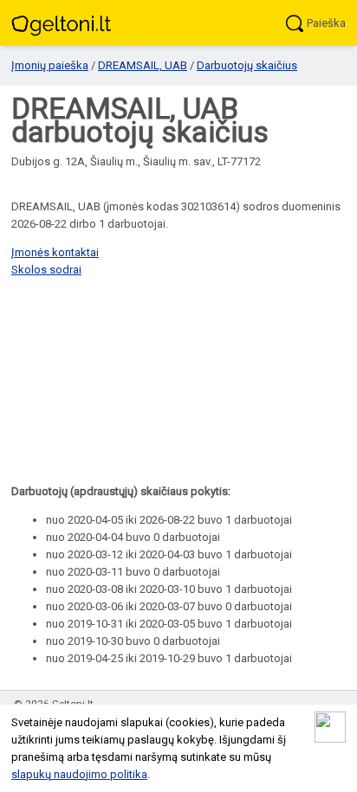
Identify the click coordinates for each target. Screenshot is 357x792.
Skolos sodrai (46, 269)
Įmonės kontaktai (55, 252)
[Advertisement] (178, 382)
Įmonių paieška (49, 65)
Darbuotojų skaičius (247, 65)
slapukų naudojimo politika (79, 774)
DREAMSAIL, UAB (142, 65)
